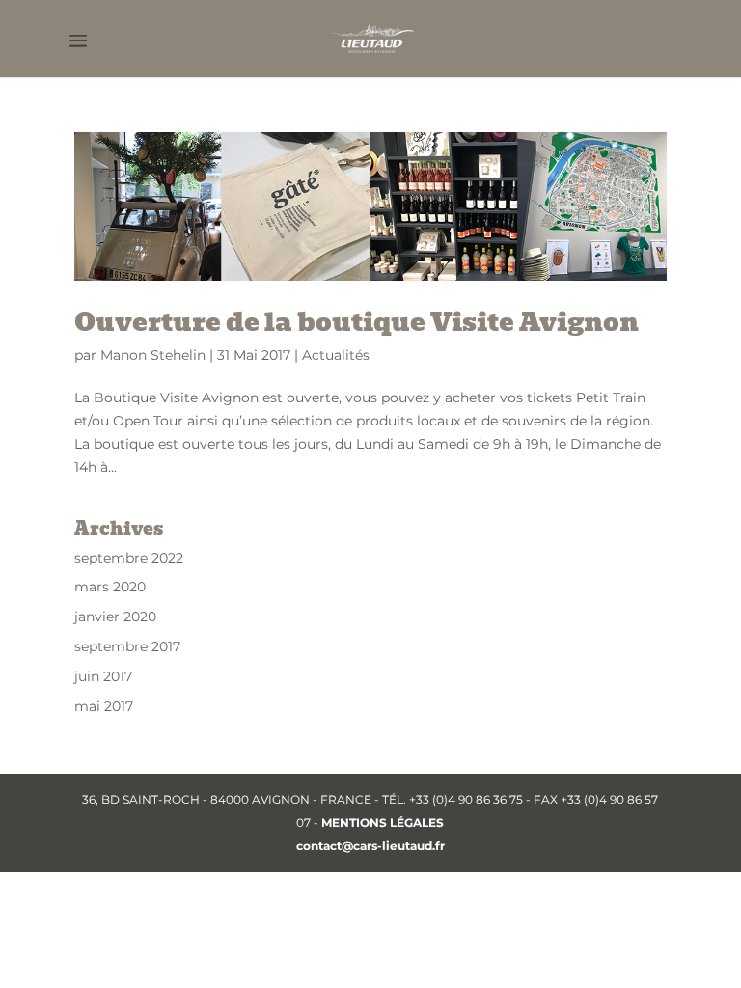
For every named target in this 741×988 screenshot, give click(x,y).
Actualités (336, 355)
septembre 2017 (127, 646)
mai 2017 (103, 706)
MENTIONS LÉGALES (382, 822)
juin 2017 (103, 676)
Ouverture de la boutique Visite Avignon (356, 322)
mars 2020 (110, 586)
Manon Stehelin (153, 355)
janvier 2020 (115, 616)
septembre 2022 (128, 557)
